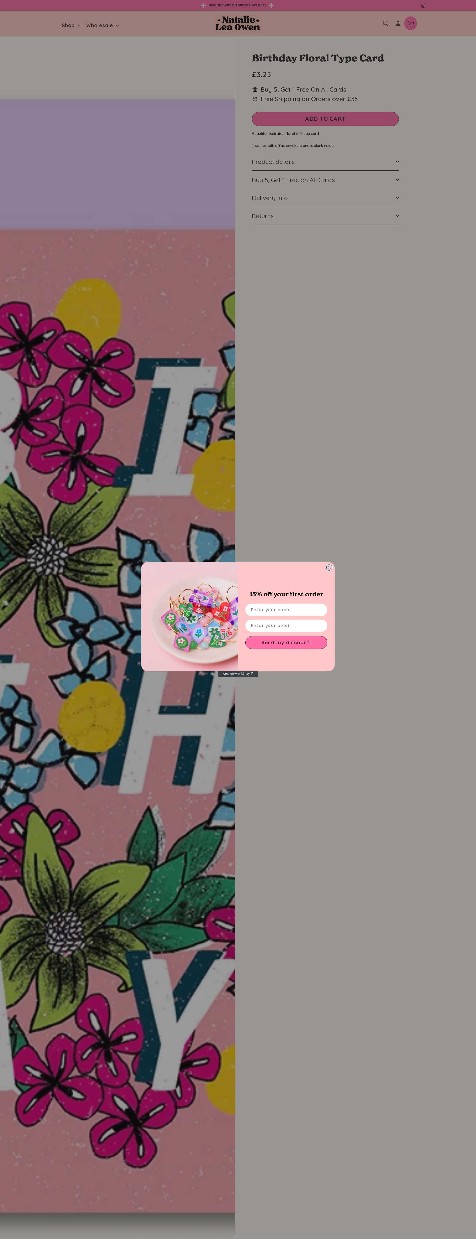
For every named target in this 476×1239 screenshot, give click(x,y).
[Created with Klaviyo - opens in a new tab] (238, 674)
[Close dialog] (329, 567)
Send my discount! (286, 642)
